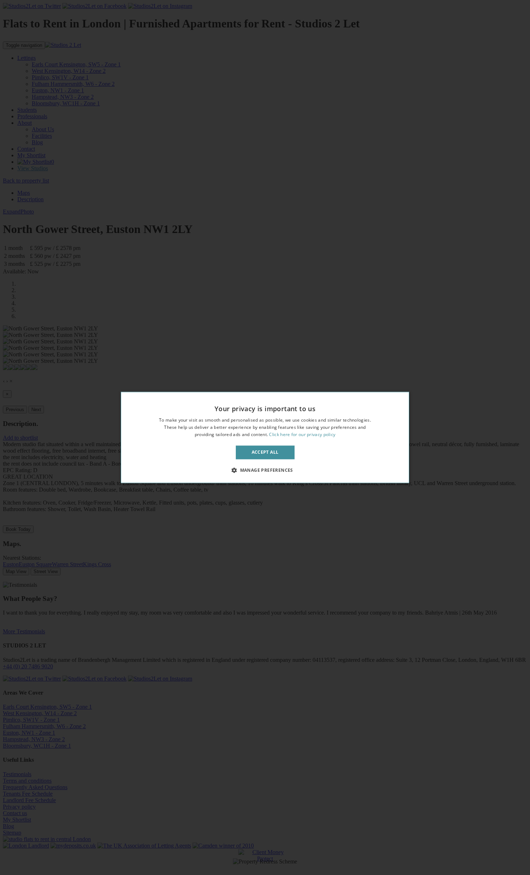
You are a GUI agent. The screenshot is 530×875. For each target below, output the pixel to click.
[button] (265, 470)
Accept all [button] (265, 452)
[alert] (265, 437)
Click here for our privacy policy (302, 434)
